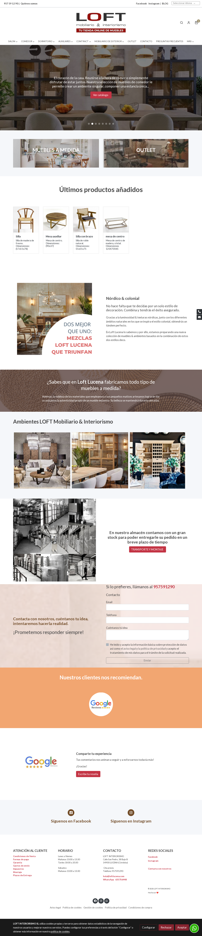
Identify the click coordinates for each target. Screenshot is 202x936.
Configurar (148, 927)
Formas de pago (21, 859)
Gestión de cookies (93, 907)
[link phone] (199, 311)
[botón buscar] (181, 22)
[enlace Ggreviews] (101, 704)
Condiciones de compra (140, 907)
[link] (101, 23)
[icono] (71, 812)
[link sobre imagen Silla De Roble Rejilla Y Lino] (86, 220)
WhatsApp (115, 879)
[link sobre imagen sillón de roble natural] (26, 220)
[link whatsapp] (106, 900)
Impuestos (18, 869)
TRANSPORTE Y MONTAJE (147, 549)
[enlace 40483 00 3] (146, 153)
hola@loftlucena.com (113, 876)
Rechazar (166, 927)
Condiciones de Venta (24, 856)
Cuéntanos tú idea (117, 627)
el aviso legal (128, 648)
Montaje (17, 872)
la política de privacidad (152, 648)
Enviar (147, 660)
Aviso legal (55, 907)
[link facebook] (95, 900)
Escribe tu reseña (88, 774)
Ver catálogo (101, 101)
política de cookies (60, 931)
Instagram (154, 3)
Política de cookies (72, 907)
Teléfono (111, 615)
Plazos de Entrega (22, 875)
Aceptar (182, 927)
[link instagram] (101, 900)
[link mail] (199, 317)
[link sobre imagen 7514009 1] (116, 220)
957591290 (164, 586)
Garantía (17, 862)
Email (109, 602)
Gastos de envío (21, 865)
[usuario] (188, 22)
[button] (12, 41)
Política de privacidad (116, 907)
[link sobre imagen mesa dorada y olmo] (56, 220)
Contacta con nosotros (159, 868)
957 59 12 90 (11, 3)
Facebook (153, 857)
